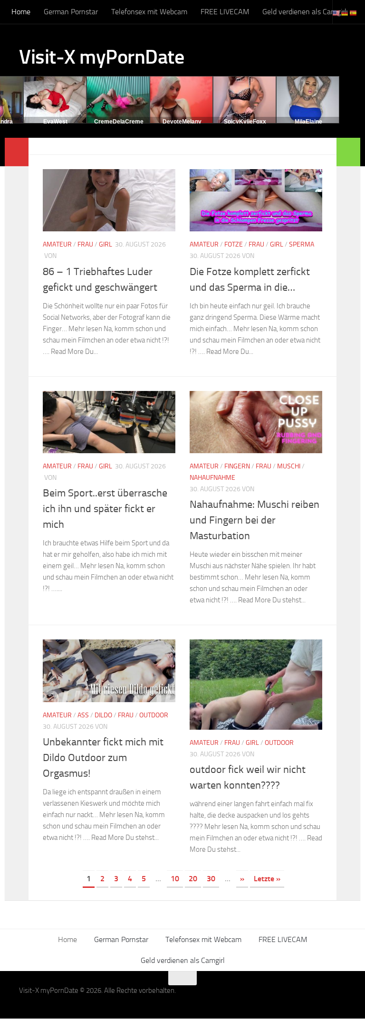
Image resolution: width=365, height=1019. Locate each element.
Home (20, 11)
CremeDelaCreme (119, 121)
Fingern (237, 466)
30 (211, 878)
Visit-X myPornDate (101, 57)
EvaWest (55, 121)
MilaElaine (308, 121)
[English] (336, 12)
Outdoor (153, 715)
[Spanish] (353, 12)
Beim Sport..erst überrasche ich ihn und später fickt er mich (105, 509)
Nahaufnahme (212, 478)
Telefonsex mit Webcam (149, 11)
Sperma (301, 244)
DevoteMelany (182, 121)
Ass (83, 715)
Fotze (233, 244)
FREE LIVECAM (225, 11)
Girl (105, 244)
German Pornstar (71, 11)
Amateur (57, 244)
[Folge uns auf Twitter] (339, 996)
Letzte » (267, 878)
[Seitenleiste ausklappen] (17, 152)
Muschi (288, 466)
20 (193, 878)
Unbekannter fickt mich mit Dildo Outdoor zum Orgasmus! (103, 758)
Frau (85, 244)
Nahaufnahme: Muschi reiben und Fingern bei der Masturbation (254, 520)
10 (175, 878)
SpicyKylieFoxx (245, 121)
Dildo (103, 715)
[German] (345, 12)
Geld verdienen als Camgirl (304, 11)
